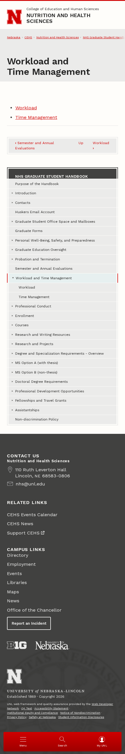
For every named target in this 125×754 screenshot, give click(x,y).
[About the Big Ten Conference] (16, 645)
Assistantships (27, 410)
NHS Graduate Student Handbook (51, 176)
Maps (13, 591)
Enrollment (24, 316)
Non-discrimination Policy (36, 419)
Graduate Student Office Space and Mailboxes (55, 222)
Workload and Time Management (44, 278)
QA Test (26, 708)
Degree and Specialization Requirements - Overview (59, 353)
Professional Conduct (33, 306)
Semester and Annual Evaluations (43, 269)
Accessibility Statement (51, 708)
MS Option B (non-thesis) (36, 372)
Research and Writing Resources (42, 335)
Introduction (25, 193)
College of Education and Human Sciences (62, 9)
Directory (17, 555)
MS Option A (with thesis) (36, 363)
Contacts (22, 203)
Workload (26, 107)
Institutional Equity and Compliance (32, 712)
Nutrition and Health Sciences (58, 18)
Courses (21, 325)
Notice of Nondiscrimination (80, 712)
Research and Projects (34, 344)
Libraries (17, 582)
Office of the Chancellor (34, 610)
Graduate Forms (28, 231)
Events (14, 573)
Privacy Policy (16, 717)
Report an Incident (29, 623)
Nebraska (13, 37)
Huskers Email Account (35, 212)
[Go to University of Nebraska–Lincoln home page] (14, 17)
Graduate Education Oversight (40, 250)
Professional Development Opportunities (49, 391)
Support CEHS (23, 533)
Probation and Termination (37, 259)
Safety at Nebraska (42, 717)
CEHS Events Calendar (32, 514)
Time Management (36, 117)
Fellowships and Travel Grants (40, 400)
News (13, 600)
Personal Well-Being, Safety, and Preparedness (55, 240)
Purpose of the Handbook (37, 184)
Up (80, 143)
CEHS (28, 37)
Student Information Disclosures (81, 717)
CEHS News (20, 523)
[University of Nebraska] (52, 645)
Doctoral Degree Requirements (41, 382)
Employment (21, 564)
